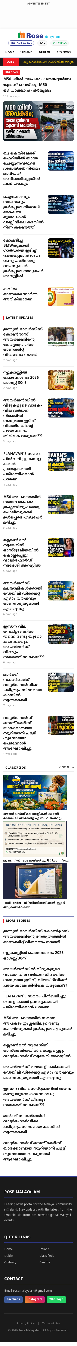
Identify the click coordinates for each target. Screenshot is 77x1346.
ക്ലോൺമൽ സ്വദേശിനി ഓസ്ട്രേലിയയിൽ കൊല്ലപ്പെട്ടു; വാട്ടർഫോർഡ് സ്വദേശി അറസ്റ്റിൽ (22, 553)
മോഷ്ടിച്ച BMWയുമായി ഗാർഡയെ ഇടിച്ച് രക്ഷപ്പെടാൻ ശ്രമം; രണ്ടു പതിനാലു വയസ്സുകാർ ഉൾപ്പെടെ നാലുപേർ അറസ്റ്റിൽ (23, 258)
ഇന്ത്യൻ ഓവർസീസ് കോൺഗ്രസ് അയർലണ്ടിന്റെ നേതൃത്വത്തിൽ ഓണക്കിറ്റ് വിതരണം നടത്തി (23, 342)
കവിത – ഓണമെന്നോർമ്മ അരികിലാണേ (20, 294)
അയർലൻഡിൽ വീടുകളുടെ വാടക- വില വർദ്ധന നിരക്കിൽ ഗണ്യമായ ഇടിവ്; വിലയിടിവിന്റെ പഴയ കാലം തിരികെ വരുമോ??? (23, 418)
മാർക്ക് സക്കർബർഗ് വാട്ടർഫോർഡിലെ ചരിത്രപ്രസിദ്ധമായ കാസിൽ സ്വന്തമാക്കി (22, 688)
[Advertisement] (38, 15)
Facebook (13, 1299)
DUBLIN (44, 52)
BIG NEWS (63, 52)
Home (8, 1249)
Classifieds (47, 1256)
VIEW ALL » (66, 767)
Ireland (44, 1249)
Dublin (8, 1256)
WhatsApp (56, 1299)
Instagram (34, 1299)
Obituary (10, 1262)
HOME (9, 52)
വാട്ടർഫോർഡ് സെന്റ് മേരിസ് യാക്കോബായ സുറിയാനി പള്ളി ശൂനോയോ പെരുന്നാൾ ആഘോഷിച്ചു (19, 733)
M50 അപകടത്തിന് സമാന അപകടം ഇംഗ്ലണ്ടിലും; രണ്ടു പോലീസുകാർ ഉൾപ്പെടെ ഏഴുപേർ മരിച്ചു (22, 510)
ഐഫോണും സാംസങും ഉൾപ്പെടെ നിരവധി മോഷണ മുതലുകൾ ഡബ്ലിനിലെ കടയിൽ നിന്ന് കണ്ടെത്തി (23, 212)
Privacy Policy (26, 1323)
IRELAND (26, 52)
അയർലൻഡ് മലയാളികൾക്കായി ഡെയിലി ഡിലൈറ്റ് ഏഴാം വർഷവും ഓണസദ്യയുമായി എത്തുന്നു (22, 596)
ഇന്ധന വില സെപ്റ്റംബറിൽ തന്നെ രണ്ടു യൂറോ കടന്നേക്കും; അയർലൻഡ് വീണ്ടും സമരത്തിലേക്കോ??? (23, 642)
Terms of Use (51, 1323)
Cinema (45, 1262)
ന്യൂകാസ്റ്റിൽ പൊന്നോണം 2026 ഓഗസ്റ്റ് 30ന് (21, 377)
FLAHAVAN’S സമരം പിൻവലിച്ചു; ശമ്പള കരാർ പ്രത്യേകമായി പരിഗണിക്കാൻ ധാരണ (22, 467)
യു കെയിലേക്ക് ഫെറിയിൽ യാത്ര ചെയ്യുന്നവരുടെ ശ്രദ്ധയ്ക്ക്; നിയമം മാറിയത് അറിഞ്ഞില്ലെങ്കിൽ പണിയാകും (21, 169)
